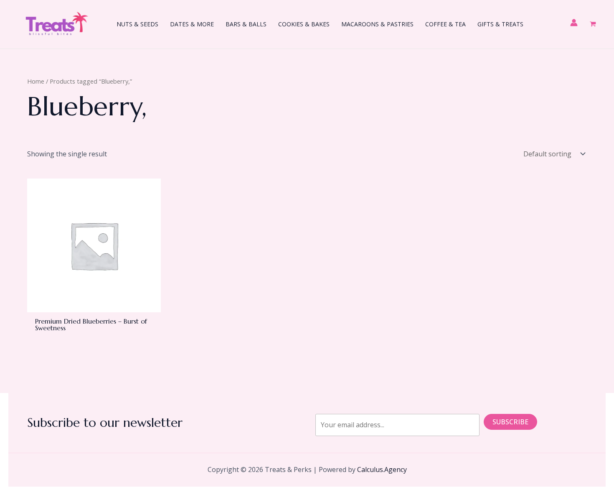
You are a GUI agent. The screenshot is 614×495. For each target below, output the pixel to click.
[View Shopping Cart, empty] (592, 24)
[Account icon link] (574, 22)
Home (35, 81)
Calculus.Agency (382, 469)
